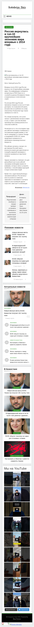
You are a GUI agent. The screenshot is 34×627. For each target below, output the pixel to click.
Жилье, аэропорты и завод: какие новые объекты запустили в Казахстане (19, 353)
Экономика (9, 27)
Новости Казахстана (16, 340)
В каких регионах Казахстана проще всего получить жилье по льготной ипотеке (19, 362)
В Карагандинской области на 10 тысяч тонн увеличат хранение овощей (19, 327)
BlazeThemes (17, 619)
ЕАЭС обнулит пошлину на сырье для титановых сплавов (20, 261)
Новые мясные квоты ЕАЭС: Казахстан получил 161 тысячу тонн (15, 313)
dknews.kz (26, 187)
